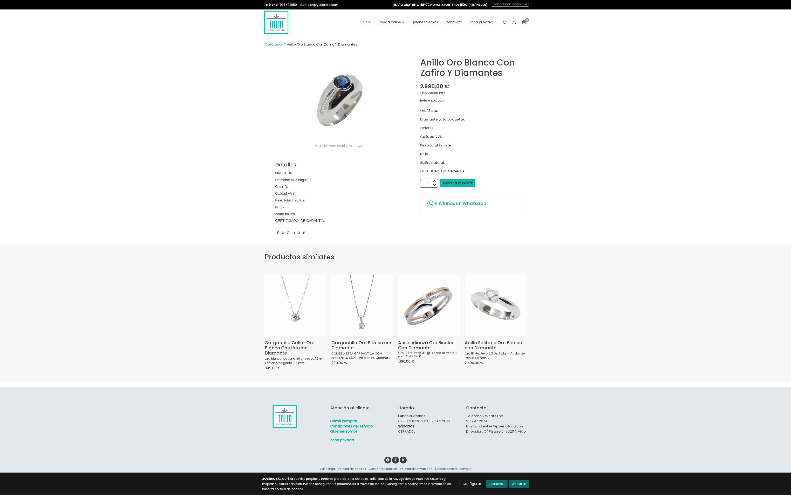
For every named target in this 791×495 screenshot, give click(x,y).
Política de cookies (352, 469)
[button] (391, 22)
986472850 (289, 5)
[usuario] (514, 22)
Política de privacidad (416, 469)
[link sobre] (293, 416)
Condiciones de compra (453, 469)
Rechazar (496, 483)
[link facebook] (387, 459)
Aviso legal (327, 469)
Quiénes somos (344, 431)
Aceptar (519, 483)
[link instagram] (395, 459)
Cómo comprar (343, 421)
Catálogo (273, 44)
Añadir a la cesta (457, 182)
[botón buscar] (504, 22)
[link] (276, 22)
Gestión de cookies (383, 469)
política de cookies (289, 489)
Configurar (471, 483)
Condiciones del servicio (351, 426)
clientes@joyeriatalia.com (319, 5)
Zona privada (342, 440)
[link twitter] (403, 459)
